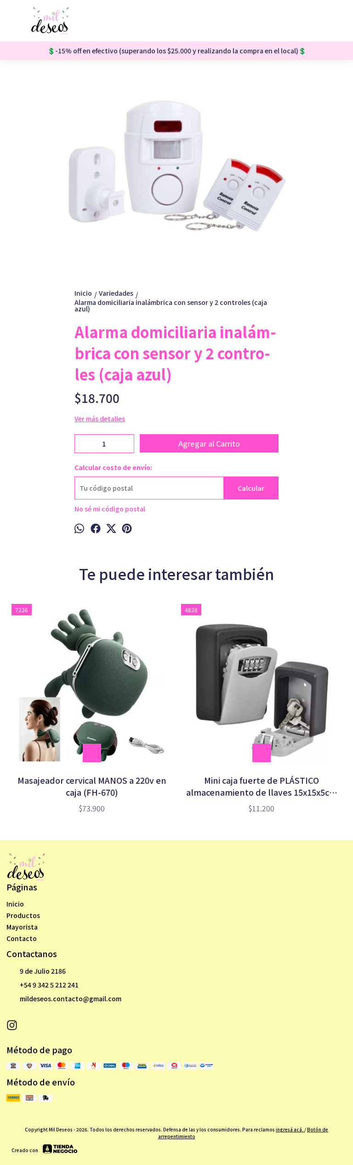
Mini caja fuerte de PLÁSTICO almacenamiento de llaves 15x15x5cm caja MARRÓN (261, 786)
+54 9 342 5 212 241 (49, 984)
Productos (23, 915)
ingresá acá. (290, 1129)
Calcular (251, 488)
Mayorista (22, 926)
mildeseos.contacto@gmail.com (70, 998)
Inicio (15, 903)
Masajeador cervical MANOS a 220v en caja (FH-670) (91, 786)
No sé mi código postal (109, 508)
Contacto (21, 938)
